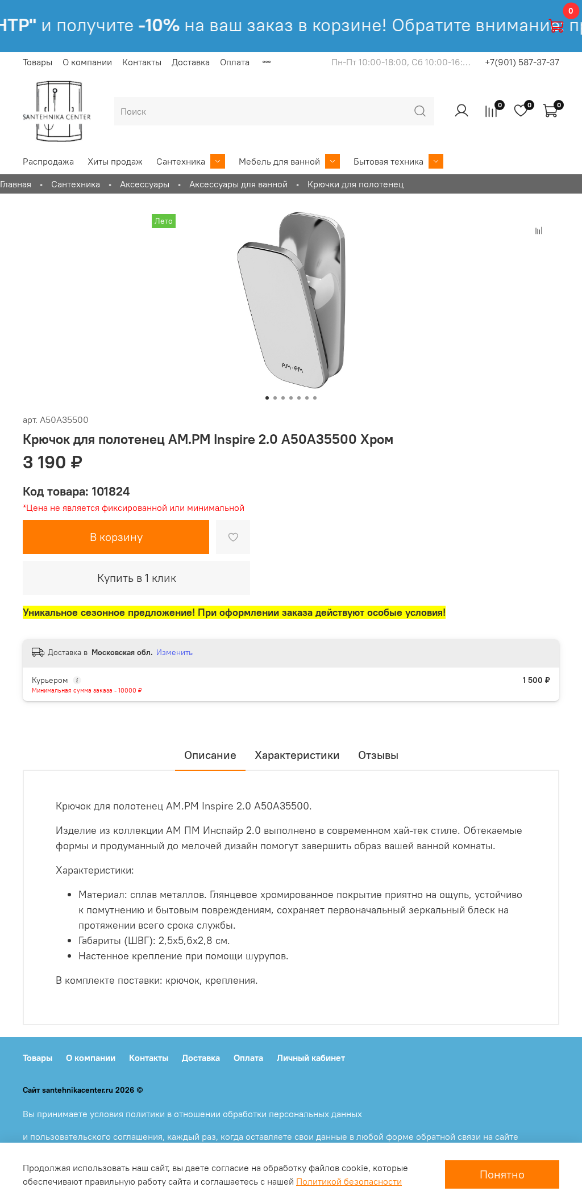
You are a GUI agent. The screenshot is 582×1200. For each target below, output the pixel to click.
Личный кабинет (311, 1057)
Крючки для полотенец (355, 184)
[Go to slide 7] (315, 398)
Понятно (502, 1174)
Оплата (235, 62)
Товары (37, 62)
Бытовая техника (388, 161)
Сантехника (180, 161)
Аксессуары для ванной (238, 184)
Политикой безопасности (349, 1181)
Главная (15, 184)
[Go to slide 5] (299, 398)
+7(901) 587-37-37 (522, 62)
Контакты (141, 62)
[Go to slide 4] (291, 398)
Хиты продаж (115, 161)
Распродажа (48, 161)
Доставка (191, 62)
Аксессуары (144, 184)
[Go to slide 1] (267, 398)
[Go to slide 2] (275, 398)
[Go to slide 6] (307, 398)
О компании (87, 62)
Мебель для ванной (279, 161)
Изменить (174, 652)
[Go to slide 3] (283, 398)
